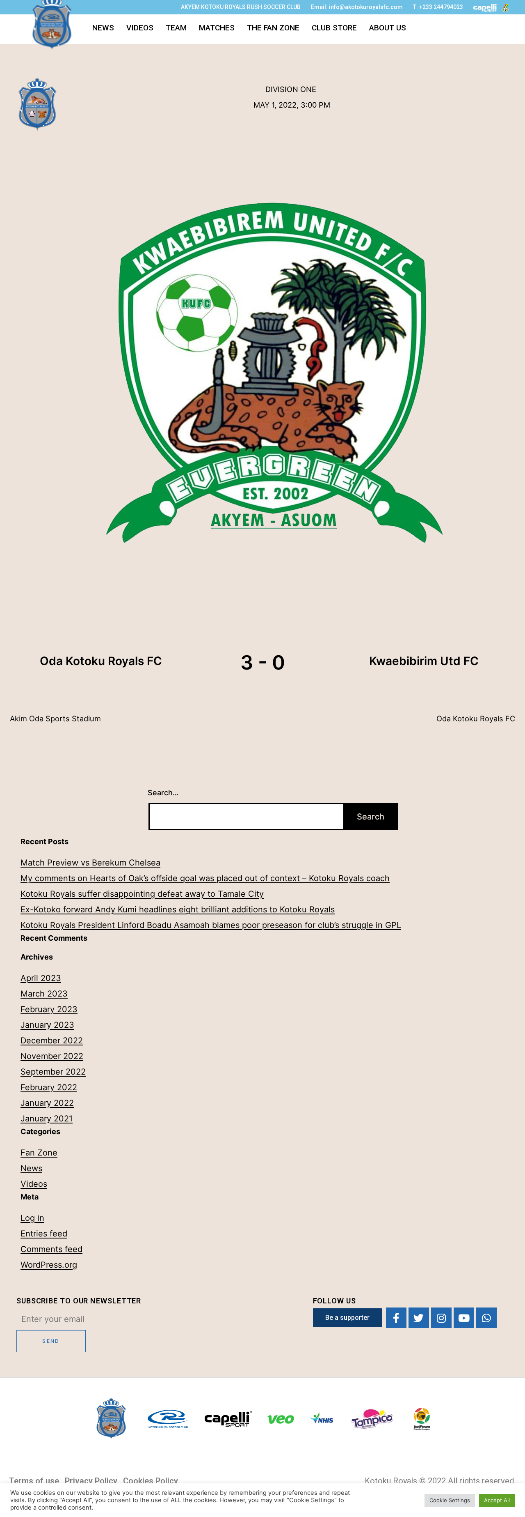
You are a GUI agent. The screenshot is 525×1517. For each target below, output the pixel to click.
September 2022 (53, 1072)
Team (176, 27)
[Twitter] (419, 1318)
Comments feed (51, 1249)
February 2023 (49, 1009)
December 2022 (52, 1040)
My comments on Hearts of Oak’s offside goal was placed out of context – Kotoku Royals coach (205, 878)
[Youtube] (464, 1318)
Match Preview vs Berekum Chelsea (90, 863)
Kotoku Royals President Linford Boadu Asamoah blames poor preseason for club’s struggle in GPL (211, 925)
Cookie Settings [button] (449, 1500)
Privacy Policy (91, 1481)
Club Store (334, 27)
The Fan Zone (273, 27)
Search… (163, 792)
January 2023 (47, 1025)
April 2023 (41, 978)
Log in (32, 1218)
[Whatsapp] (486, 1318)
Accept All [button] (497, 1500)
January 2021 (47, 1118)
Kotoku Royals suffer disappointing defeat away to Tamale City (142, 894)
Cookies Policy (150, 1481)
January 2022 (47, 1103)
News (103, 27)
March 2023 (44, 994)
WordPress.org (49, 1265)
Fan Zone (39, 1153)
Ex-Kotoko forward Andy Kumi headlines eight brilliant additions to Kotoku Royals (178, 909)
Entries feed (44, 1233)
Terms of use (34, 1481)
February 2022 (49, 1087)
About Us (387, 27)
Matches (217, 27)
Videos (139, 27)
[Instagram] (441, 1318)
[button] (347, 1317)
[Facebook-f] (396, 1318)
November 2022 (52, 1056)
